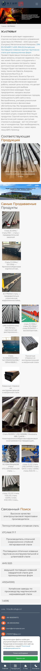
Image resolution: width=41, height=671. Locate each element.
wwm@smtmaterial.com (15, 628)
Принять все (20, 658)
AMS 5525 (7, 563)
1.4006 (5, 601)
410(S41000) (8, 582)
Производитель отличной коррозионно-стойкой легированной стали (20, 542)
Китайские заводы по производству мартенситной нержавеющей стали (20, 591)
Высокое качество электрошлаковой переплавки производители (20, 516)
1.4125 (14, 47)
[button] (36, 162)
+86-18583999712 (12, 618)
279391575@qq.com (13, 634)
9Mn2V (21, 47)
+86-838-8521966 (13, 623)
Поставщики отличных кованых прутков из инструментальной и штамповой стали (20, 554)
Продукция (15, 667)
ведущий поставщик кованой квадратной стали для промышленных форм (20, 573)
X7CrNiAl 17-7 (9, 532)
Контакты (35, 667)
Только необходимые (20, 653)
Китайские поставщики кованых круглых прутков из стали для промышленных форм (20, 50)
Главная (3, 26)
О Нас (25, 667)
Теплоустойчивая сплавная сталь (20, 526)
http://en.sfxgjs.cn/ (14, 609)
